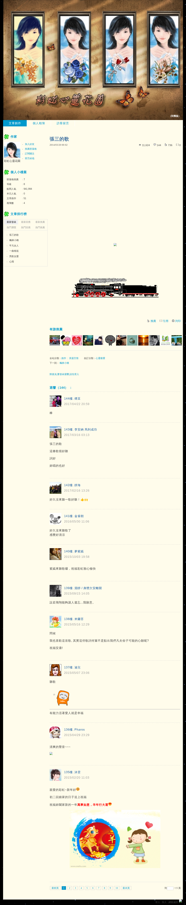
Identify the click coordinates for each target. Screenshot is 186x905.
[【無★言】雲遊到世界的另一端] (77, 340)
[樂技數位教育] (165, 340)
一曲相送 (14, 251)
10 (117, 888)
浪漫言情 (73, 358)
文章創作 (15, 123)
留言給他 (29, 158)
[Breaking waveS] (99, 340)
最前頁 (55, 888)
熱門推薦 (40, 227)
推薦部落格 (31, 148)
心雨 (11, 261)
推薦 (153, 321)
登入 (157, 902)
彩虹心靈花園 (12, 160)
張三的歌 (14, 235)
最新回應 (26, 222)
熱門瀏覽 (11, 227)
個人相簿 (39, 123)
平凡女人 (14, 245)
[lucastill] (55, 340)
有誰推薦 (56, 329)
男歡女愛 (14, 256)
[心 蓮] (66, 340)
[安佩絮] (88, 340)
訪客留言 (63, 123)
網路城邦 (173, 902)
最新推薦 (40, 222)
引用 (165, 321)
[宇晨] (143, 340)
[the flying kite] (176, 340)
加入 (164, 902)
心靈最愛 (100, 358)
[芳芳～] (121, 340)
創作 (63, 358)
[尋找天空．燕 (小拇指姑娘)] (110, 340)
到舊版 (174, 116)
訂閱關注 (29, 153)
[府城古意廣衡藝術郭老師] (154, 340)
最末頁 (126, 888)
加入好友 (29, 144)
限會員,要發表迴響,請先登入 (64, 374)
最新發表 (11, 222)
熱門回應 (26, 227)
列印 (178, 321)
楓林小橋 (64, 363)
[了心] (132, 340)
